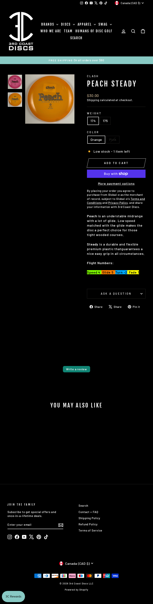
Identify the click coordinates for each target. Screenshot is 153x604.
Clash (93, 76)
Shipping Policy (89, 518)
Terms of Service (90, 530)
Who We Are (50, 31)
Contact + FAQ (88, 512)
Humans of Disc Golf (94, 31)
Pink (112, 140)
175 (105, 121)
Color (93, 132)
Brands (48, 24)
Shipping (93, 100)
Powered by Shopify (76, 589)
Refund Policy (88, 524)
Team (68, 31)
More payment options (116, 183)
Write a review (76, 369)
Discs (66, 24)
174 (93, 121)
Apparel (85, 24)
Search (76, 38)
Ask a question (116, 293)
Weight (94, 113)
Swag (104, 24)
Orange (96, 140)
